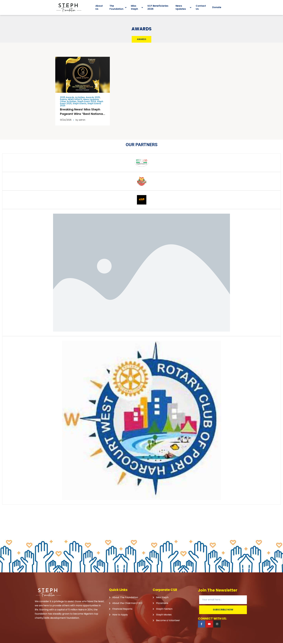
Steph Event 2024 (86, 101)
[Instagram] (217, 624)
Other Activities (68, 101)
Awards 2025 (93, 97)
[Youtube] (209, 624)
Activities (80, 97)
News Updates (91, 99)
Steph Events (79, 103)
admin (82, 119)
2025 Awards (67, 97)
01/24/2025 (65, 119)
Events (63, 99)
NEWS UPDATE (75, 99)
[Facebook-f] (201, 624)
